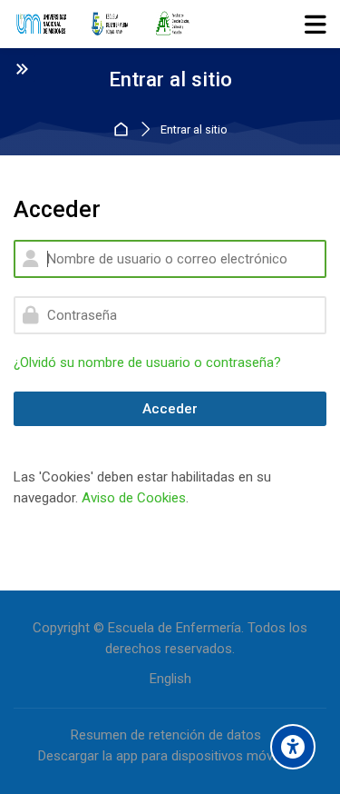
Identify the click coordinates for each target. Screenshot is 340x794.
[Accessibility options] (293, 746)
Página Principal (123, 130)
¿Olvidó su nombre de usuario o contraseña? (147, 362)
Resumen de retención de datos (166, 735)
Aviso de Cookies (134, 498)
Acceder (170, 409)
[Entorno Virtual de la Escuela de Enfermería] (103, 24)
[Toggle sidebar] (21, 68)
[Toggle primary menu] (315, 23)
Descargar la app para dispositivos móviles (165, 756)
